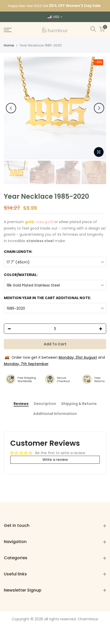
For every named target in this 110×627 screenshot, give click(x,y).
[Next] (99, 108)
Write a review (55, 459)
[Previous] (11, 108)
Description (45, 404)
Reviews (21, 404)
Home (9, 45)
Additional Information (55, 414)
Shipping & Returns (79, 404)
